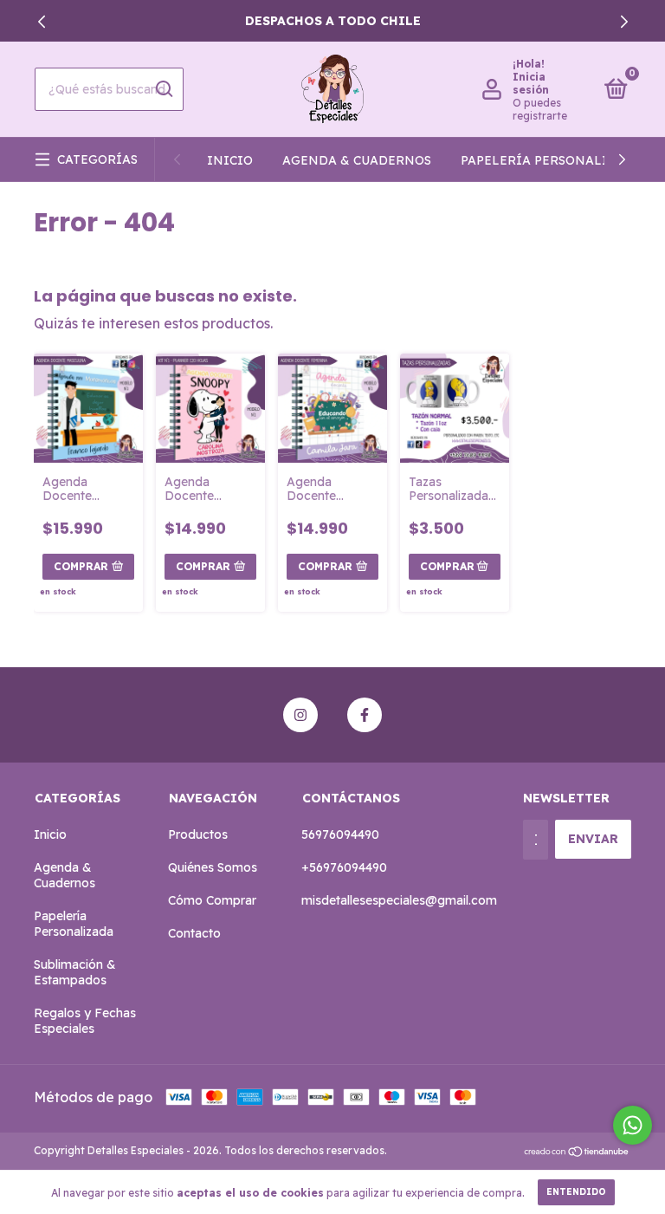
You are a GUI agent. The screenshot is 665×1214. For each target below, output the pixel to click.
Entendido (576, 1192)
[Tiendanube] (577, 1152)
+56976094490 (344, 867)
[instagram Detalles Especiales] (300, 715)
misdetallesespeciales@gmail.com (399, 900)
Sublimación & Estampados (75, 972)
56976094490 (340, 834)
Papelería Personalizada (551, 160)
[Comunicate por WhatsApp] (632, 1125)
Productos (198, 834)
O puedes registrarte (540, 109)
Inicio (230, 160)
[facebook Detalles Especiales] (364, 715)
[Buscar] (163, 89)
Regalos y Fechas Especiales (85, 1020)
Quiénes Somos (212, 867)
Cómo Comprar (212, 900)
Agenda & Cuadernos (356, 160)
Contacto (194, 933)
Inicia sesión (531, 83)
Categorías (97, 159)
